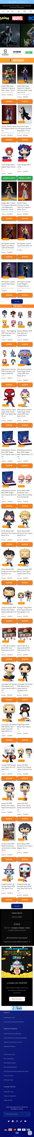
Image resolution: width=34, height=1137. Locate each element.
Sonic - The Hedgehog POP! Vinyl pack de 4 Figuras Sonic (8, 333)
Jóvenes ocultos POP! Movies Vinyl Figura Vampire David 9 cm (24, 571)
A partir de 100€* (17, 917)
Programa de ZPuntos (9, 1046)
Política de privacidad (9, 1063)
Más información (17, 999)
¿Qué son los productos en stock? (13, 1042)
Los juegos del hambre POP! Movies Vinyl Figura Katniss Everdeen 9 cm (25, 687)
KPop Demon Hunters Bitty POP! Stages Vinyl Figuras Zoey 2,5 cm (9, 453)
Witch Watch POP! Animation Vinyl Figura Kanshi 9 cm (24, 533)
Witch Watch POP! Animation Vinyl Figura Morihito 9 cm (9, 571)
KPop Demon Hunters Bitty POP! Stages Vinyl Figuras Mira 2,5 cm (8, 494)
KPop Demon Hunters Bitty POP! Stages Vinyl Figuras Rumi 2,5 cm (24, 453)
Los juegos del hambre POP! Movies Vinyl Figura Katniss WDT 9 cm (9, 687)
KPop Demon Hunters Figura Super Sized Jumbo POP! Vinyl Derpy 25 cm (24, 372)
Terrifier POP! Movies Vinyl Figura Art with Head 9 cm (8, 767)
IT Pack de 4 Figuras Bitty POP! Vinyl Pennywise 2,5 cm (8, 648)
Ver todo (17, 301)
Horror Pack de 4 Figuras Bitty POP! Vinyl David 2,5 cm (23, 648)
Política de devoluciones (10, 1067)
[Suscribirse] (28, 1114)
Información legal (8, 1080)
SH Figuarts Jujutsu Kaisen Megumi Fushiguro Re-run (24, 284)
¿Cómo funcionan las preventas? (12, 1033)
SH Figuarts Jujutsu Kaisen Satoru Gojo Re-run (8, 284)
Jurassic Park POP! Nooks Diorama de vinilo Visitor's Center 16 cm (8, 847)
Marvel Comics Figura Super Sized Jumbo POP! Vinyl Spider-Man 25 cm (8, 413)
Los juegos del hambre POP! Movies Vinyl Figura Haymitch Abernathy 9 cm (9, 728)
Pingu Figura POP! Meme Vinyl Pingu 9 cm (24, 727)
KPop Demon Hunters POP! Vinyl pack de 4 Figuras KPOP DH (8, 371)
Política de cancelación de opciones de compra (16, 1071)
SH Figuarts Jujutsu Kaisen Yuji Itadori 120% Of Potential (8, 245)
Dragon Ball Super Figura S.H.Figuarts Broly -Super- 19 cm (8, 88)
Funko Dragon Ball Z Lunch (24, 166)
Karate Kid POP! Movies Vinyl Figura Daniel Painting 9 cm (8, 805)
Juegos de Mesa (8, 1100)
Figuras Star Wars (9, 1092)
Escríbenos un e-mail (9, 1017)
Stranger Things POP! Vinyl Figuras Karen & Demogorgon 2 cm (24, 610)
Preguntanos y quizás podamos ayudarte (16, 942)
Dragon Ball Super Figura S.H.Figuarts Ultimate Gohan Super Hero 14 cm (24, 89)
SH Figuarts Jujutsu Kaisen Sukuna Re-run (24, 244)
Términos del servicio (9, 1054)
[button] (3, 11)
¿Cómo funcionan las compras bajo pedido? (15, 1038)
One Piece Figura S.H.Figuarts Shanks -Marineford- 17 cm (24, 128)
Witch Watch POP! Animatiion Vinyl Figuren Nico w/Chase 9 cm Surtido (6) (24, 494)
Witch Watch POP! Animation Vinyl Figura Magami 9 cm (24, 846)
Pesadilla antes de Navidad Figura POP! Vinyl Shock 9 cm (8, 886)
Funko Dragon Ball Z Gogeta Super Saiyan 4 (8, 167)
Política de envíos (8, 1075)
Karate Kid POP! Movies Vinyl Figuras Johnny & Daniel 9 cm (24, 767)
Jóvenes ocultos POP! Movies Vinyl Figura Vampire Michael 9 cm (9, 610)
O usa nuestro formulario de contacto (14, 1022)
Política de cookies (9, 1058)
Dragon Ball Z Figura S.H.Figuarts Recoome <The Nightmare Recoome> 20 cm (9, 206)
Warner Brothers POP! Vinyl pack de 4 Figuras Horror (24, 333)
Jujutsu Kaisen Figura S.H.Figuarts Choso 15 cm (9, 128)
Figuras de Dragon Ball (10, 1096)
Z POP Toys (19, 1136)
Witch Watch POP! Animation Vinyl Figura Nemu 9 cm (9, 533)
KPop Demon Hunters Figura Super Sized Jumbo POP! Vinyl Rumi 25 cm (24, 413)
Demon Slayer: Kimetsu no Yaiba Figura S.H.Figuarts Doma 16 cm (23, 206)
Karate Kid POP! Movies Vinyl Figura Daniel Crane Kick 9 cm (24, 806)
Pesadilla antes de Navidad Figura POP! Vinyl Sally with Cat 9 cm (24, 887)
